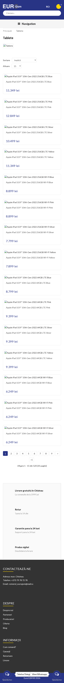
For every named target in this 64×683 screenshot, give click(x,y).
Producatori (8, 619)
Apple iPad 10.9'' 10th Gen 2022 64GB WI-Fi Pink (29, 408)
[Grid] (4, 54)
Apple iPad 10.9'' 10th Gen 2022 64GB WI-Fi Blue (29, 382)
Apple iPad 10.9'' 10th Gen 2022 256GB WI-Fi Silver (30, 232)
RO (48, 6)
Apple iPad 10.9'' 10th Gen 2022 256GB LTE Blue (28, 81)
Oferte (6, 623)
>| (32, 459)
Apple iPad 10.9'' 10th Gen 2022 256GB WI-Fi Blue (29, 182)
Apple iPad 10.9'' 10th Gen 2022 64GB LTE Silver (28, 333)
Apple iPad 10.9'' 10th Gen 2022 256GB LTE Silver (29, 132)
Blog (5, 628)
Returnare (8, 656)
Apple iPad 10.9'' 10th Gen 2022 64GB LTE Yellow (29, 358)
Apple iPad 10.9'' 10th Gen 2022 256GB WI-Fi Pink (29, 207)
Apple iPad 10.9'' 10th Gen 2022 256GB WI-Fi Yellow (30, 257)
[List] (8, 54)
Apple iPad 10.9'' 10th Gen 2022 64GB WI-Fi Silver (29, 433)
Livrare (6, 660)
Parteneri (7, 614)
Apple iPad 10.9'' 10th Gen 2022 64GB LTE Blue (28, 283)
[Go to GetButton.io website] (7, 680)
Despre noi (8, 610)
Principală (7, 31)
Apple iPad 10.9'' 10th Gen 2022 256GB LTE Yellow (29, 157)
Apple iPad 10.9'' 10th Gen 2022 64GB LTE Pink (28, 307)
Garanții (6, 651)
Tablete (19, 31)
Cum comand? (9, 647)
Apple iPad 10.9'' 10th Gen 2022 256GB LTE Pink (28, 107)
